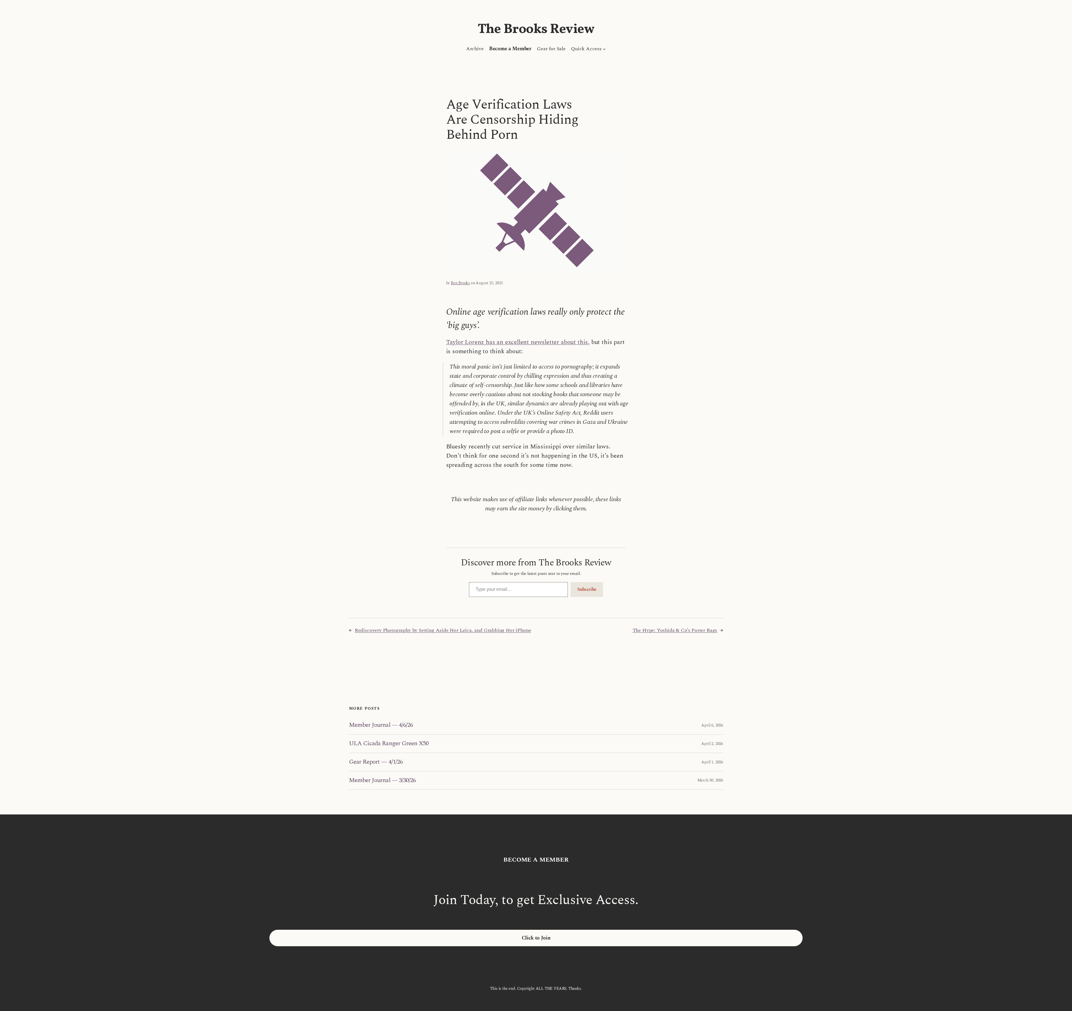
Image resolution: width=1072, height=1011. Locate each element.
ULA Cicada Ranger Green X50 (389, 743)
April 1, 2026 (712, 762)
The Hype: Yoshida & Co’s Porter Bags (675, 630)
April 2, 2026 (712, 744)
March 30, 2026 (710, 780)
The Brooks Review (536, 29)
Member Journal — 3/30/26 (382, 780)
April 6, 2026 (712, 725)
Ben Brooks (460, 283)
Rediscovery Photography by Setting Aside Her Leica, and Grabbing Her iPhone (443, 630)
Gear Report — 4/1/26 (376, 762)
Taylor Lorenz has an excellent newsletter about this (517, 342)
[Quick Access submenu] (604, 48)
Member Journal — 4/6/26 (381, 725)
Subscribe (586, 589)
